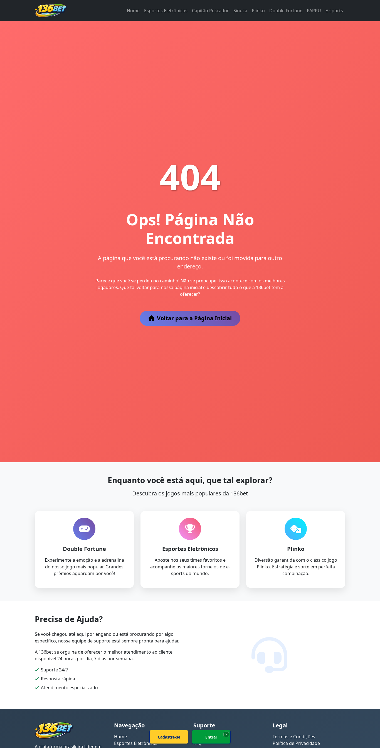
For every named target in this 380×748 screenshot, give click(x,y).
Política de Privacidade (296, 743)
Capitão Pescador (210, 11)
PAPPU (314, 11)
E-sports (334, 11)
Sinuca (240, 11)
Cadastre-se (169, 737)
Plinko (258, 11)
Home (133, 11)
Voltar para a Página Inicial (194, 318)
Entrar (211, 737)
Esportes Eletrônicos (165, 11)
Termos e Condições (294, 737)
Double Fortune (285, 11)
